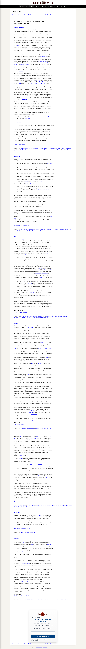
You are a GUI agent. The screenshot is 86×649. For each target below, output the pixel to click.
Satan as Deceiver (38, 428)
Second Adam (23, 506)
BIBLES (37, 6)
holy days (43, 83)
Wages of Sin (45, 317)
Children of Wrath (23, 316)
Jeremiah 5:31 (41, 127)
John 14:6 (16, 434)
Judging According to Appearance (45, 229)
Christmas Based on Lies (44, 148)
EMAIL (62, 6)
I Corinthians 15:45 (34, 438)
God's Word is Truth (39, 505)
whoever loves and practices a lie (44, 189)
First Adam (29, 505)
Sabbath (32, 83)
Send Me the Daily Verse (43, 636)
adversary (49, 544)
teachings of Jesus (43, 56)
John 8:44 (21, 71)
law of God (50, 116)
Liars (67, 505)
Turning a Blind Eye (25, 230)
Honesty (44, 505)
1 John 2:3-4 (17, 512)
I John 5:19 (31, 292)
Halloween (44, 81)
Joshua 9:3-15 (17, 156)
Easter (40, 81)
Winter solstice (22, 150)
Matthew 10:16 (44, 209)
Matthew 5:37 (39, 66)
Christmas (47, 30)
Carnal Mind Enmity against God (33, 148)
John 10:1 (44, 171)
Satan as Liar (49, 599)
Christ (40, 515)
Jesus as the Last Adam (51, 505)
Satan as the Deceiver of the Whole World (60, 599)
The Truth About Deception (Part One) (22, 595)
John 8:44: (25, 254)
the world (38, 80)
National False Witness (19, 424)
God (20, 83)
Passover (36, 83)
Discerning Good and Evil (24, 599)
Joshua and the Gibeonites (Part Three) (22, 225)
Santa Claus (49, 149)
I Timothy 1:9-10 (47, 348)
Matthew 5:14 (34, 414)
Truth (27, 506)
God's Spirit (42, 485)
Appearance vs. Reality (31, 229)
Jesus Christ (49, 163)
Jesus (18, 45)
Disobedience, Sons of (41, 316)
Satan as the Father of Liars (56, 149)
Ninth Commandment (42, 149)
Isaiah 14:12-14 (45, 273)
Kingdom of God (29, 412)
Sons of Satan (32, 532)
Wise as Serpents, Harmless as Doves (36, 230)
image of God (33, 420)
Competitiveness (34, 316)
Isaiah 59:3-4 (17, 323)
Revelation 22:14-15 (31, 410)
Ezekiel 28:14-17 (47, 269)
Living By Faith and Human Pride (21, 312)
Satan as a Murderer (61, 316)
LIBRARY (58, 6)
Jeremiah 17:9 (20, 122)
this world (30, 283)
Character (24, 505)
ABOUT (65, 6)
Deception (37, 229)
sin (36, 295)
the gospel (24, 99)
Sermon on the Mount (24, 64)
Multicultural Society (35, 149)
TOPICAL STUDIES (51, 6)
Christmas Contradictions (19, 144)
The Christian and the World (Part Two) (22, 528)
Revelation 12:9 (38, 273)
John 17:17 (21, 458)
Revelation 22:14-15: (29, 183)
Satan (26, 181)
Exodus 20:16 (40, 348)
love (17, 127)
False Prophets (16, 149)
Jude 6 (40, 268)
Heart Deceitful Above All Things (25, 149)
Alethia (21, 505)
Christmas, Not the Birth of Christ (54, 148)
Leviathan (47, 316)
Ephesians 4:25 (32, 390)
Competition (29, 316)
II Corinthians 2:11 (25, 581)
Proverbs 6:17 (29, 351)
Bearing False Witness (24, 148)
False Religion (31, 599)
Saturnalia (63, 149)
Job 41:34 (16, 236)
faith (47, 357)
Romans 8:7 (27, 118)
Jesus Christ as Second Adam (60, 505)
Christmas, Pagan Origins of (66, 148)
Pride (50, 316)
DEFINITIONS (43, 6)
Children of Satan (31, 428)
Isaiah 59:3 (30, 327)
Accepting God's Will (23, 229)
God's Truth (33, 505)
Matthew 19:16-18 (42, 61)
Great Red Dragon (38, 599)
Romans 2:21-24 (21, 455)
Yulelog (27, 150)
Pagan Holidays (44, 599)
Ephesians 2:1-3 (41, 277)
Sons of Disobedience (39, 317)
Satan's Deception (31, 317)
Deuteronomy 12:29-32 (19, 27)
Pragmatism (66, 229)
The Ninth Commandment (19, 501)
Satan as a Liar (54, 316)
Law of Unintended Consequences (58, 229)
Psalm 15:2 (41, 355)
